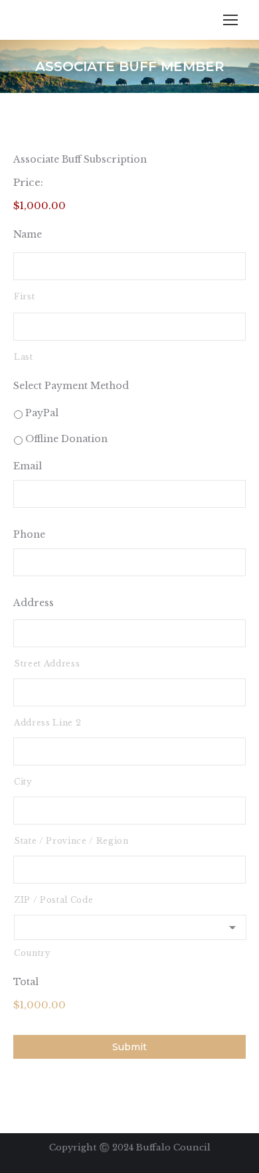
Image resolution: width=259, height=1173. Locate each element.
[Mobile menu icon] (230, 20)
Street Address (47, 663)
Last (23, 357)
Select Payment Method (71, 386)
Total (26, 982)
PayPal (41, 413)
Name (27, 234)
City (23, 782)
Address (33, 603)
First (24, 296)
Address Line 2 (47, 723)
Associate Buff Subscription (80, 159)
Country (32, 953)
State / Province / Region (71, 841)
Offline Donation (66, 439)
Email (27, 466)
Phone (29, 534)
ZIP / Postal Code (53, 900)
